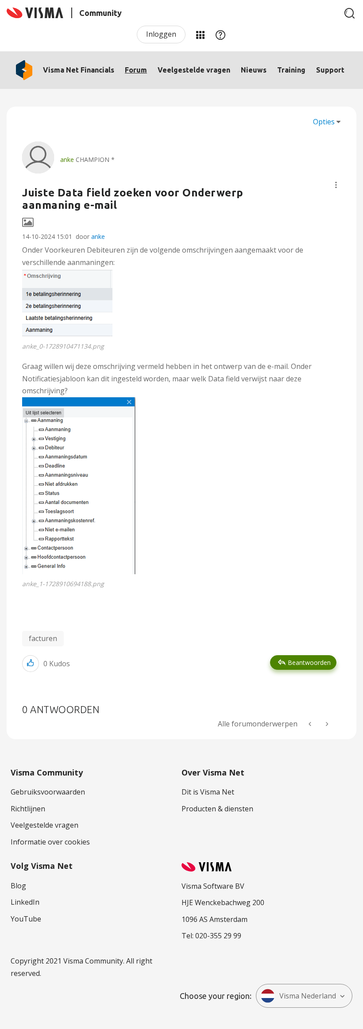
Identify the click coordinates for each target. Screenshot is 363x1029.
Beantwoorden (309, 662)
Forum (136, 70)
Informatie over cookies (50, 842)
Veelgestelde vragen (194, 70)
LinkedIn (25, 902)
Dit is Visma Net (208, 792)
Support (330, 70)
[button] (336, 185)
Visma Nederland (307, 996)
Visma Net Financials (78, 70)
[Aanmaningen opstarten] (311, 724)
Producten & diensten (217, 809)
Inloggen (161, 34)
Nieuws (253, 70)
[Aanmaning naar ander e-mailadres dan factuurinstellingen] (326, 724)
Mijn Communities (200, 34)
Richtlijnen (28, 809)
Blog (18, 886)
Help (220, 34)
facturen (43, 638)
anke (98, 236)
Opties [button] (324, 122)
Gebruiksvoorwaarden (48, 792)
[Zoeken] (349, 13)
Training (291, 70)
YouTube (26, 919)
